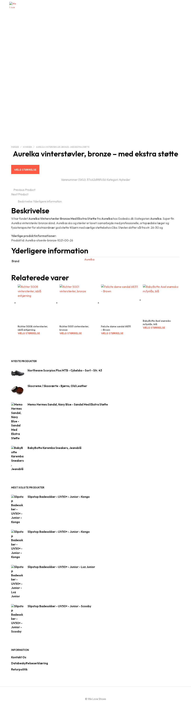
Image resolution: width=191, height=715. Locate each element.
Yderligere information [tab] (47, 201)
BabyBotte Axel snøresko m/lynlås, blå (157, 322)
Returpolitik (19, 669)
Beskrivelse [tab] (25, 201)
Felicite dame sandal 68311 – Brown (116, 328)
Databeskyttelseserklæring (29, 663)
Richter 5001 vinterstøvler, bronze (74, 328)
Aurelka (89, 259)
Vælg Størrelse (25, 169)
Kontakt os (18, 657)
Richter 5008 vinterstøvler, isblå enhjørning (33, 328)
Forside (15, 147)
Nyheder (27, 147)
